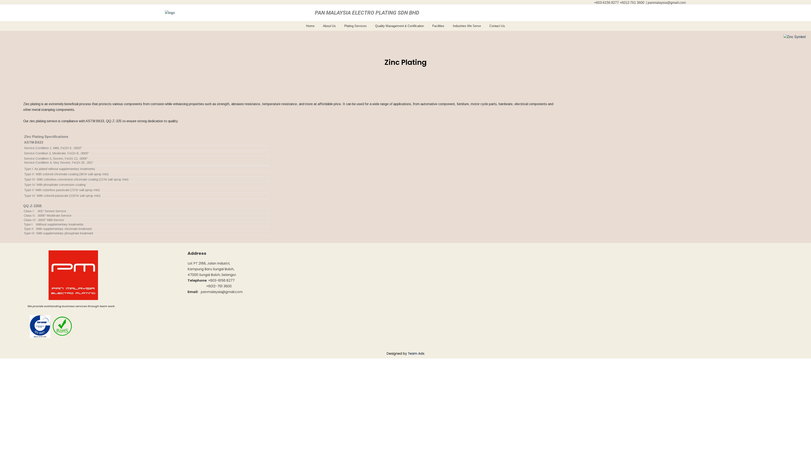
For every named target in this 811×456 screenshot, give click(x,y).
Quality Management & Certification (399, 26)
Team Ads (416, 353)
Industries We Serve (467, 26)
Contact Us (497, 26)
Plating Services (355, 26)
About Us (329, 26)
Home (310, 26)
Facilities (438, 26)
